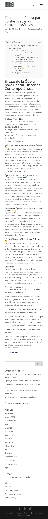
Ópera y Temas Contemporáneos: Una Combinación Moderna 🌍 (27, 58)
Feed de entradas (11, 490)
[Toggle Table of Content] (38, 43)
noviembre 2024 (11, 457)
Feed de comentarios (13, 494)
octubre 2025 (10, 417)
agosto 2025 (9, 424)
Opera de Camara (11, 352)
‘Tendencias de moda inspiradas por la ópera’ (22, 397)
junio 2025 (9, 431)
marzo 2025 (9, 442)
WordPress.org (10, 497)
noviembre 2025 (11, 413)
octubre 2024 (10, 460)
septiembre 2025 (11, 421)
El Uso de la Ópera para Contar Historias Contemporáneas (23, 47)
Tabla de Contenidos (21, 51)
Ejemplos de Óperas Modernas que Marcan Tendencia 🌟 (26, 63)
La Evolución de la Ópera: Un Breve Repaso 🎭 (26, 54)
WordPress (25, 516)
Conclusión (18, 70)
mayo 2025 (9, 435)
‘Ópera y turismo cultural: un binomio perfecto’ (22, 381)
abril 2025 (8, 439)
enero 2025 (9, 449)
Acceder (8, 487)
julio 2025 (8, 428)
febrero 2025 (10, 446)
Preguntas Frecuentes (22, 73)
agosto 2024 (9, 467)
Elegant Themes (24, 513)
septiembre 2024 (11, 464)
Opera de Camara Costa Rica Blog (18, 477)
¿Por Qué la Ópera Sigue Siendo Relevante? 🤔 (25, 67)
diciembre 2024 (10, 453)
